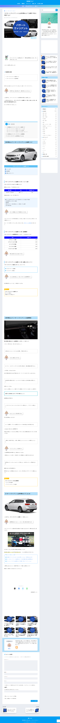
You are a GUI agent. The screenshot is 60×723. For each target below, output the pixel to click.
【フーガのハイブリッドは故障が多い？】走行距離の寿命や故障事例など (20, 559)
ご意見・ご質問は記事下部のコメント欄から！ (30, 6)
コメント (6, 659)
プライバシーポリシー (34, 720)
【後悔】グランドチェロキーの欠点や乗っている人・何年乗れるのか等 (19, 557)
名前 (5, 672)
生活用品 (49, 118)
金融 (49, 122)
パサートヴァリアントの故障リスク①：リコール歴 (16, 128)
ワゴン (49, 146)
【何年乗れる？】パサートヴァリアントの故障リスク (15, 127)
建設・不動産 (49, 116)
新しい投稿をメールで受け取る (10, 698)
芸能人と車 (34, 3)
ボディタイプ (28, 3)
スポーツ (49, 144)
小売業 (49, 133)
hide (13, 124)
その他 (49, 141)
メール (6, 676)
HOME (30, 718)
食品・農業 (49, 120)
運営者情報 (24, 720)
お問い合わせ (28, 720)
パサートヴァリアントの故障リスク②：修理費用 (15, 130)
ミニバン (49, 150)
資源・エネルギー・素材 (49, 124)
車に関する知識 (40, 3)
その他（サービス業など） (49, 135)
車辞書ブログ (30, 1)
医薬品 (49, 129)
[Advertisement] (21, 47)
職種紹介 (23, 3)
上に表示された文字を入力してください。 (11, 689)
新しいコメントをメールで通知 (10, 696)
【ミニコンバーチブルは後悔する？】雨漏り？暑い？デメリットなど (19, 561)
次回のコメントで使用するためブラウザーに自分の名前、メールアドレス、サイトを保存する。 (20, 685)
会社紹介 (18, 3)
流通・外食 (49, 113)
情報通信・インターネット (49, 126)
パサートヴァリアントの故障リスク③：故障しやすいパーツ (17, 131)
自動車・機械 (49, 127)
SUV (49, 152)
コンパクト (49, 139)
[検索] (57, 10)
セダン (36, 592)
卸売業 (49, 131)
